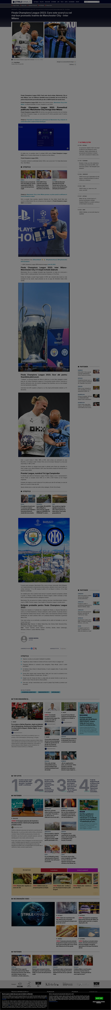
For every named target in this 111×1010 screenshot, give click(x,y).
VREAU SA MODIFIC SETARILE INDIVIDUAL (99, 1002)
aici (9, 1005)
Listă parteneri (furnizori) (53, 1001)
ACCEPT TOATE (99, 998)
